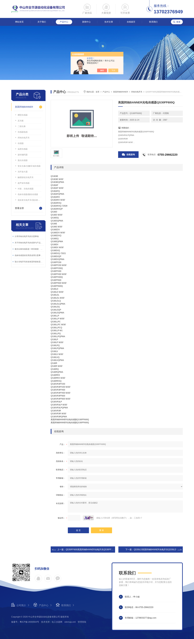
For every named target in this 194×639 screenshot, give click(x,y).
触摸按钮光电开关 (26, 177)
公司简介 (21, 605)
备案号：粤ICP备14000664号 (25, 622)
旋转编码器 (23, 155)
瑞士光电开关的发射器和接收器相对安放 (29, 262)
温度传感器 (23, 149)
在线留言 (131, 22)
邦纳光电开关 (24, 138)
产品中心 (64, 22)
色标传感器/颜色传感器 (28, 194)
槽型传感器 (23, 115)
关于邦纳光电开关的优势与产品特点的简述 (29, 243)
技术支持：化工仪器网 (51, 622)
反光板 (21, 120)
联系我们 (153, 22)
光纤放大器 (23, 172)
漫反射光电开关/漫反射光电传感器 (29, 200)
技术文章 (109, 22)
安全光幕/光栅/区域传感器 (29, 166)
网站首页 (19, 22)
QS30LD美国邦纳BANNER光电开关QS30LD (155, 549)
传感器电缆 (23, 132)
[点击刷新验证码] (88, 518)
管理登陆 (82, 622)
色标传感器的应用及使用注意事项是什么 (29, 255)
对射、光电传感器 (26, 189)
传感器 (21, 143)
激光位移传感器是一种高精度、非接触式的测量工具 (29, 249)
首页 (97, 92)
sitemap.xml (70, 622)
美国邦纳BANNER (24, 107)
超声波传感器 (24, 183)
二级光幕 (22, 126)
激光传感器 (23, 160)
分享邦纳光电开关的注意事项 (27, 236)
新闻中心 (86, 22)
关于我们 (41, 22)
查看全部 (19, 208)
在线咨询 (130, 154)
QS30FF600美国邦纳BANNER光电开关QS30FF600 (90, 549)
